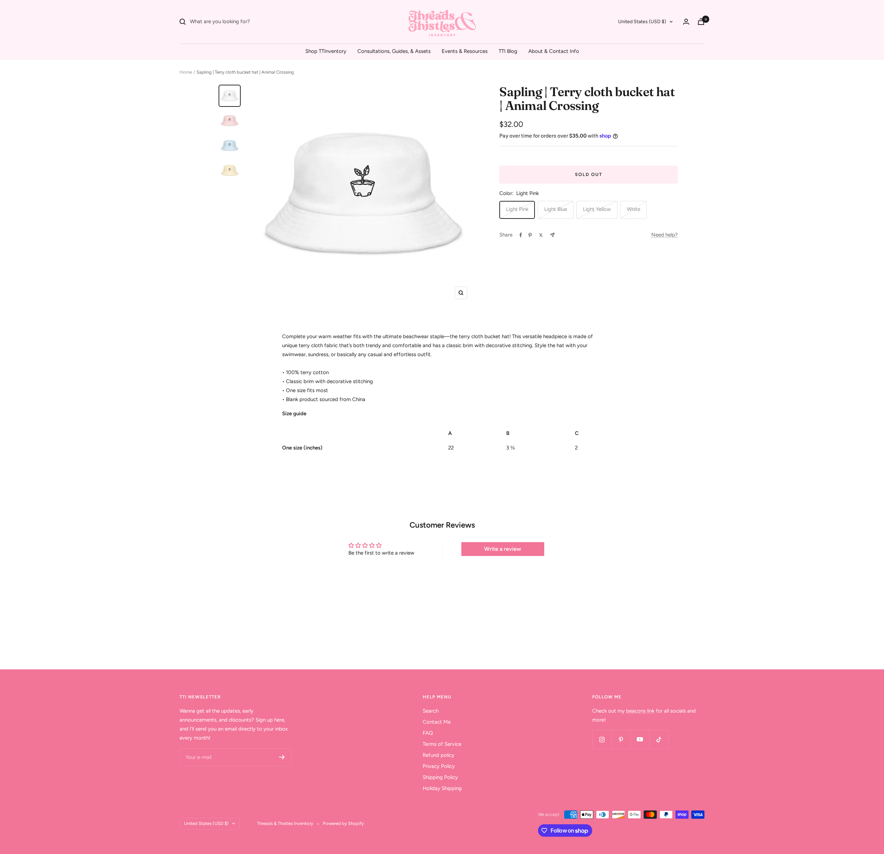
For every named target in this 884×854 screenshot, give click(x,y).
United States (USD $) (642, 22)
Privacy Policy (439, 766)
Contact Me (437, 722)
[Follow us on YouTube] (639, 739)
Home (186, 72)
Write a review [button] (502, 549)
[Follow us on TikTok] (658, 739)
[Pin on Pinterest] (530, 235)
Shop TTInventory (325, 51)
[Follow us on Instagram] (601, 739)
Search (431, 711)
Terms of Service (442, 744)
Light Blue (555, 209)
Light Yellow (597, 209)
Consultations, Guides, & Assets (394, 51)
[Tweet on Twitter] (541, 235)
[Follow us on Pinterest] (620, 739)
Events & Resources (465, 51)
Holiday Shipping (442, 788)
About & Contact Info (553, 51)
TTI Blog (508, 51)
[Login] (686, 22)
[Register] (282, 757)
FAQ (428, 733)
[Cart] (701, 21)
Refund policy (438, 755)
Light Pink (517, 209)
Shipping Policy (440, 777)
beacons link (640, 711)
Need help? (664, 235)
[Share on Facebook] (520, 235)
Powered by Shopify (343, 823)
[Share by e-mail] (552, 235)
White (633, 209)
